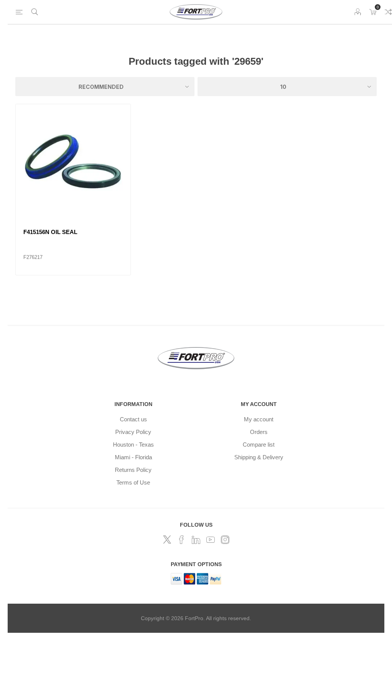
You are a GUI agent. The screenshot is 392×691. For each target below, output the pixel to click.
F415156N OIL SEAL (50, 232)
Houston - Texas (133, 444)
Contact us (133, 419)
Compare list (258, 444)
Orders (259, 432)
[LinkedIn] (196, 540)
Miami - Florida (133, 457)
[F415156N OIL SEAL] (73, 161)
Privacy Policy (133, 432)
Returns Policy (133, 470)
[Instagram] (225, 540)
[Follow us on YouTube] (210, 540)
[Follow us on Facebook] (181, 540)
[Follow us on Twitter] (167, 540)
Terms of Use (133, 482)
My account (258, 419)
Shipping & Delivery (258, 457)
